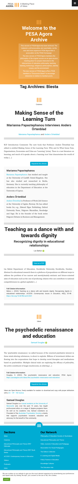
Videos (6, 460)
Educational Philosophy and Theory (52, 440)
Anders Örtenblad (52, 134)
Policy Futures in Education (50, 460)
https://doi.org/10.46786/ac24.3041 (19, 296)
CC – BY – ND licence (16, 393)
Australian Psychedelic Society (30, 413)
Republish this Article (39, 164)
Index (6, 468)
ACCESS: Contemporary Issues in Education (18, 456)
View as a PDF (39, 263)
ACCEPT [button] (6, 479)
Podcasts (7, 464)
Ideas (6, 436)
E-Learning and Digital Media (50, 456)
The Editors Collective (48, 452)
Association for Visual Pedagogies (52, 448)
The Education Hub (47, 467)
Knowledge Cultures (47, 463)
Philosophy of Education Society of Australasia (56, 436)
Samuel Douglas (38, 342)
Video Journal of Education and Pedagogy (55, 444)
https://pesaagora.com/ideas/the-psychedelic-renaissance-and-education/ (33, 377)
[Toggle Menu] (75, 3)
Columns (7, 440)
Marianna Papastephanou (29, 134)
